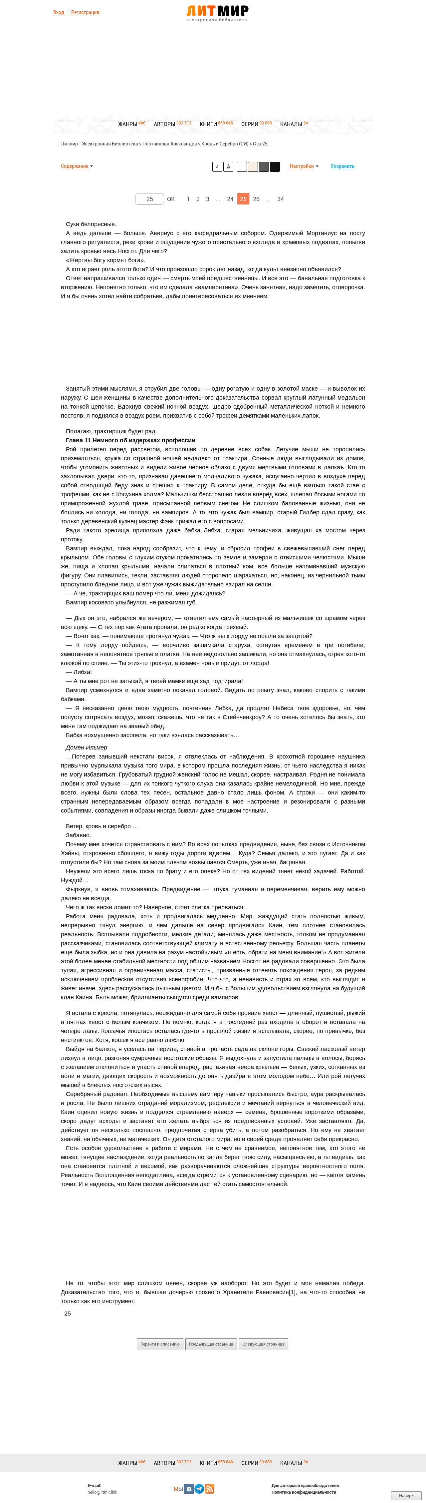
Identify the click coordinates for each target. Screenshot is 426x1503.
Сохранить (342, 166)
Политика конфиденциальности (304, 1492)
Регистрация (85, 12)
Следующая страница (264, 1344)
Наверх (406, 1495)
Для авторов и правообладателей (305, 1485)
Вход (58, 12)
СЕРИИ (249, 124)
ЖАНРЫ (127, 124)
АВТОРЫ (164, 124)
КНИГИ (208, 124)
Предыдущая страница (211, 1344)
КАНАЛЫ (291, 124)
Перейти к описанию (160, 1344)
